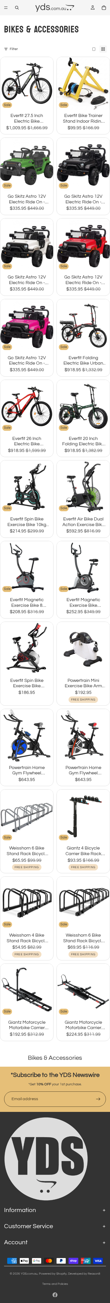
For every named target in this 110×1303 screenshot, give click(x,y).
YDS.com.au (29, 1273)
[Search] (17, 7)
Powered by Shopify (53, 1273)
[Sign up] (98, 1099)
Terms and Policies (55, 1284)
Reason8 (94, 1273)
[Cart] (103, 7)
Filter (14, 49)
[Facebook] (55, 1295)
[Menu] (6, 8)
